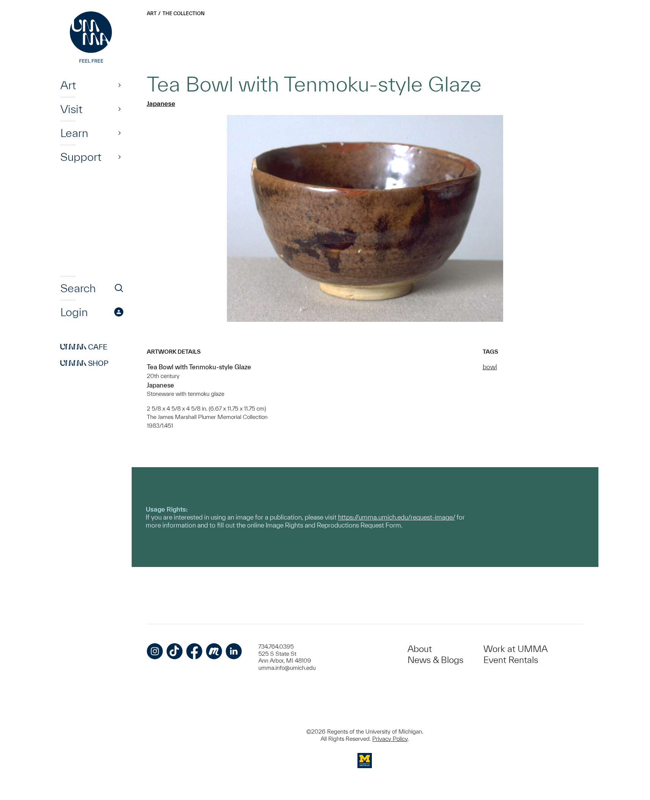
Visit (71, 108)
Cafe (83, 347)
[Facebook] (194, 651)
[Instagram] (155, 651)
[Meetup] (214, 651)
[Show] (119, 85)
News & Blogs (435, 660)
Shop (84, 363)
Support (80, 156)
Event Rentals (510, 660)
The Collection (183, 13)
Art (68, 85)
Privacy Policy (390, 738)
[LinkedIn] (234, 651)
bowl (490, 366)
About (420, 649)
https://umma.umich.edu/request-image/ (396, 517)
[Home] (91, 38)
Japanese (161, 103)
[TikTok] (175, 651)
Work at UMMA (515, 649)
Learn (74, 132)
